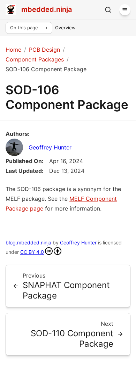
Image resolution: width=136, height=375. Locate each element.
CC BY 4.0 (32, 252)
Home (13, 49)
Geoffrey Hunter (50, 147)
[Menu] (124, 9)
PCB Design (44, 49)
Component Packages (35, 59)
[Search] (108, 10)
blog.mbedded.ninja (28, 242)
